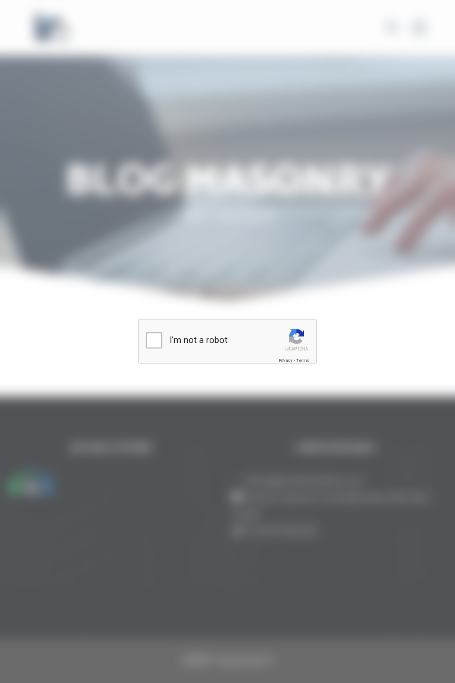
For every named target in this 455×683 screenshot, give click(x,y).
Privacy (285, 360)
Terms (302, 360)
